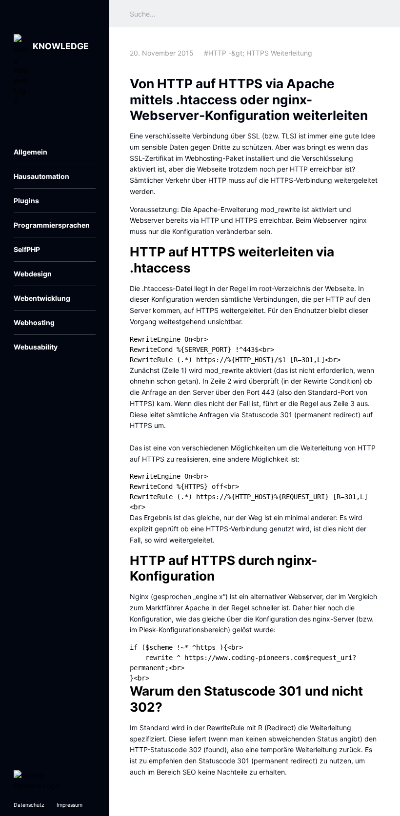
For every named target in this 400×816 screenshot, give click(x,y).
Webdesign (33, 274)
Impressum (69, 805)
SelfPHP (27, 249)
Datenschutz (29, 805)
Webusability (36, 347)
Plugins (26, 200)
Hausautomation (41, 176)
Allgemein (30, 152)
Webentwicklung (42, 298)
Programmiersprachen (52, 225)
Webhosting (34, 322)
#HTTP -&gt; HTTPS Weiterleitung (258, 53)
